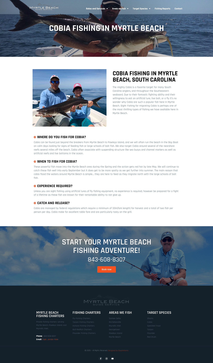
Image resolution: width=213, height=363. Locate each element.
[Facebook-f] (100, 359)
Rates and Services (95, 8)
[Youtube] (112, 359)
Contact (178, 8)
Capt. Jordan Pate (50, 339)
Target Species (140, 8)
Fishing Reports (162, 8)
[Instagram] (106, 359)
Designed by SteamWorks (118, 350)
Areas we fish (119, 8)
